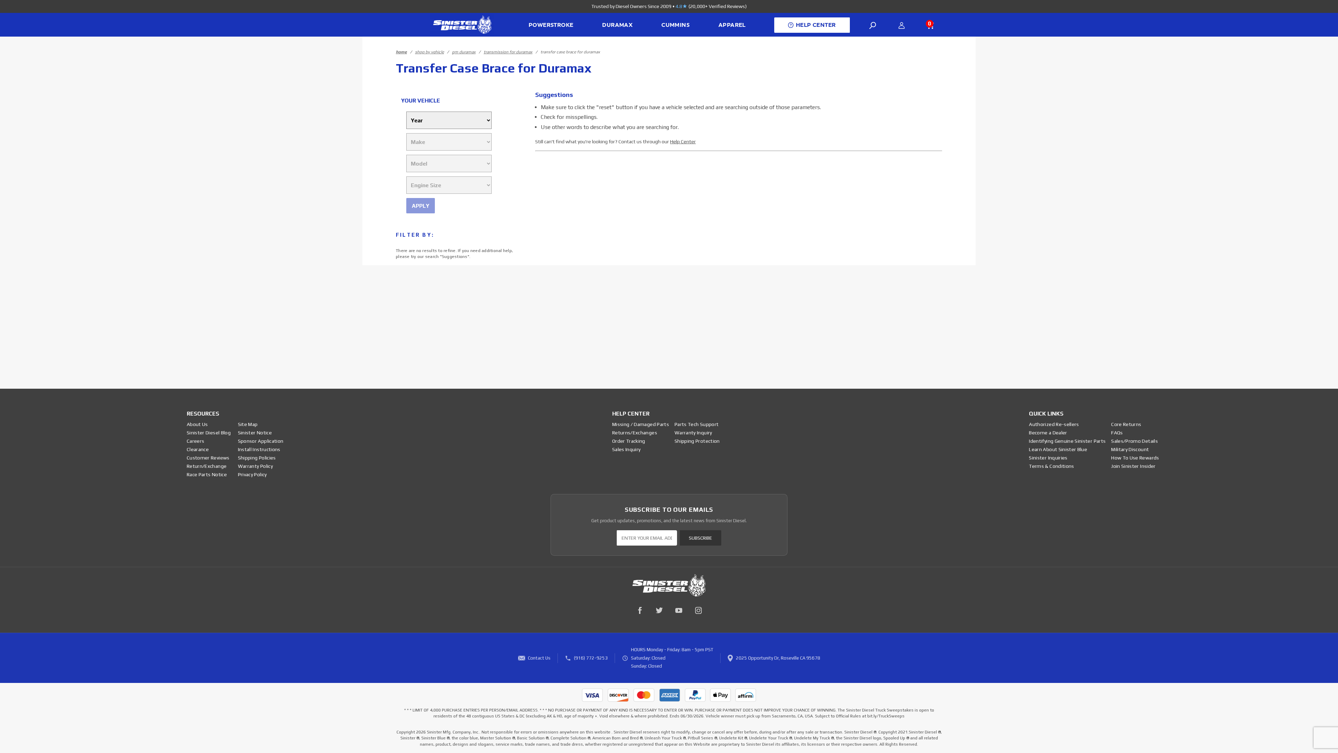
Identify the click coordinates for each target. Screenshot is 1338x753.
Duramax (617, 25)
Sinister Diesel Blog (209, 432)
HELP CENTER (816, 25)
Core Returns (1126, 424)
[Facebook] (639, 610)
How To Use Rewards (1135, 458)
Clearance (198, 449)
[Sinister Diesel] (462, 24)
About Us (197, 424)
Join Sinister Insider (1133, 466)
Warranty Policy (255, 466)
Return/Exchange (206, 466)
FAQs (1117, 432)
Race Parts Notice (207, 474)
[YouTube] (678, 610)
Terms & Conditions (1051, 466)
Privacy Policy (252, 474)
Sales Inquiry (626, 449)
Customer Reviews (208, 458)
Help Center (683, 141)
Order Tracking (628, 441)
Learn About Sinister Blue (1058, 449)
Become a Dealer (1048, 432)
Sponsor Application (261, 441)
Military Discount (1130, 449)
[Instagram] (698, 610)
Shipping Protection (697, 441)
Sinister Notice (255, 432)
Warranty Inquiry (693, 432)
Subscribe (700, 538)
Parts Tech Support (696, 424)
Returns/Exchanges (634, 432)
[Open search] (873, 25)
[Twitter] (659, 610)
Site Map (248, 424)
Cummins (675, 25)
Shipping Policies (257, 458)
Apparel (732, 25)
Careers (195, 441)
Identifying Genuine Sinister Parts (1067, 441)
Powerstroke (551, 25)
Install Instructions (259, 449)
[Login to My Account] (901, 25)
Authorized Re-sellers (1054, 424)
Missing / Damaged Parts (640, 424)
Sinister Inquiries (1048, 458)
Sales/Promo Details (1134, 441)
